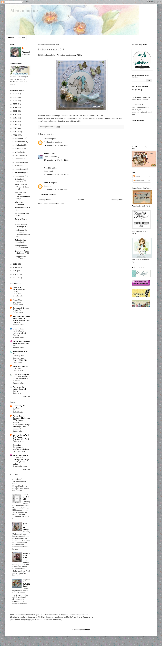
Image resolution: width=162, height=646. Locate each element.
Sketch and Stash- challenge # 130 (22, 252)
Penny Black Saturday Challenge (21, 417)
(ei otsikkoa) (17, 479)
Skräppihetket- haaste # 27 (20, 180)
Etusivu (11, 37)
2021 (15, 111)
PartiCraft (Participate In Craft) (19, 290)
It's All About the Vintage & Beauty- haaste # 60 (22, 233)
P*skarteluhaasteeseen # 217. (69, 55)
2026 (15, 94)
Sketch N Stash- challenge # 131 (22, 226)
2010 (15, 274)
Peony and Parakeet (21, 341)
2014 (15, 135)
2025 (15, 97)
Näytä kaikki (26, 396)
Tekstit (137, 176)
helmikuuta (19, 173)
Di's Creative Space (21, 374)
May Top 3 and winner (21, 449)
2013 (15, 264)
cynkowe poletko (20, 366)
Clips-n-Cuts (18, 329)
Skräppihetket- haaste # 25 (20, 258)
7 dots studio (18, 387)
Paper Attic (17, 300)
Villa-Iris (21, 37)
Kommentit (139, 181)
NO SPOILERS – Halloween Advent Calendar (19, 333)
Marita (46, 153)
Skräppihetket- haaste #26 (20, 241)
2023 (15, 104)
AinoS (46, 168)
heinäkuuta (19, 155)
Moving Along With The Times (21, 436)
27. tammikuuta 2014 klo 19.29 (56, 175)
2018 (15, 121)
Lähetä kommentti (48, 194)
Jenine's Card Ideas (21, 316)
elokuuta (18, 152)
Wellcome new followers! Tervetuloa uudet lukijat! (22, 195)
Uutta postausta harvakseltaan (21, 246)
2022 (15, 107)
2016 (15, 128)
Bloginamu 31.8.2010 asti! (26, 583)
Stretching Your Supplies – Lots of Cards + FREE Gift (20, 358)
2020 (15, 114)
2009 (15, 278)
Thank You (17, 294)
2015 (15, 132)
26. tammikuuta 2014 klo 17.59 (56, 145)
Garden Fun (17, 310)
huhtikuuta (19, 166)
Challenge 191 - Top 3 (21, 439)
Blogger (87, 629)
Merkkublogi (24, 11)
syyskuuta (19, 149)
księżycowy (17, 368)
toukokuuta (19, 162)
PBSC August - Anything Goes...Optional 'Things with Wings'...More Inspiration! (21, 424)
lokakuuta (19, 145)
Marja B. (47, 183)
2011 (15, 271)
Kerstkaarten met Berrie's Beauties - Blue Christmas (21, 320)
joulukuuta (19, 138)
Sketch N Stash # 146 (26, 497)
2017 (15, 125)
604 (14, 410)
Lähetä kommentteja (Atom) (54, 204)
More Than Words (20, 455)
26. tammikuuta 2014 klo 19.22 (56, 160)
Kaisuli (47, 139)
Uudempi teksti (44, 199)
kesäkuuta (19, 159)
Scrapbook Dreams (21, 308)
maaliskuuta (20, 169)
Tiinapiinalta (136, 206)
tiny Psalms (17, 302)
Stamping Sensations (18, 446)
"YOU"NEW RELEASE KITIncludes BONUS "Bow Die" (21, 379)
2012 (15, 267)
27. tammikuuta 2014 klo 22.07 (56, 189)
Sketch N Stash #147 (26, 555)
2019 (15, 118)
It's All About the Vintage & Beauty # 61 (22, 187)
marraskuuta (20, 142)
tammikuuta (20, 176)
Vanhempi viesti (117, 199)
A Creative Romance (19, 203)
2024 (15, 101)
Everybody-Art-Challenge (19, 407)
